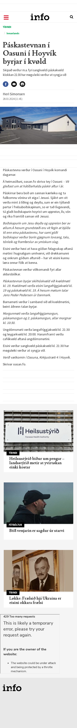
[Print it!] (24, 84)
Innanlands (13, 33)
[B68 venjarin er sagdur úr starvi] (38, 503)
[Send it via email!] (15, 84)
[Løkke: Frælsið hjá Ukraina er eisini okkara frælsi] (38, 570)
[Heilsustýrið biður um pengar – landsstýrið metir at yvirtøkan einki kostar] (38, 431)
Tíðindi (7, 27)
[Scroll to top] (66, 717)
